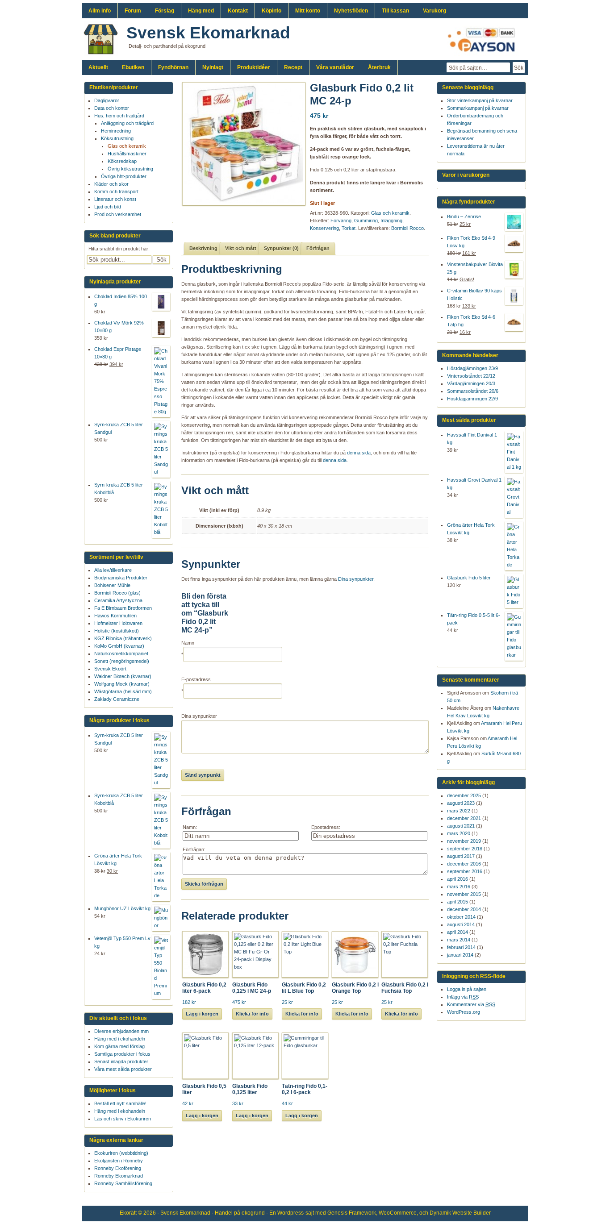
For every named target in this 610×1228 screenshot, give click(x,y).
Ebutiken (133, 67)
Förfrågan (318, 248)
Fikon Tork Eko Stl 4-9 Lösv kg (471, 241)
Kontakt (238, 11)
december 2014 (464, 909)
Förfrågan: (194, 849)
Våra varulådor (335, 67)
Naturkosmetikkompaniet (121, 653)
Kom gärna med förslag (119, 1046)
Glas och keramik (390, 213)
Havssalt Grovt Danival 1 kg (474, 483)
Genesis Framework (351, 1213)
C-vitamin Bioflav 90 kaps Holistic (474, 294)
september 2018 (464, 848)
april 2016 (457, 879)
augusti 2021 (461, 825)
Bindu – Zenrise (464, 216)
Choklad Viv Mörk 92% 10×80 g (119, 326)
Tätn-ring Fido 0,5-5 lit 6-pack (473, 618)
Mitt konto (307, 11)
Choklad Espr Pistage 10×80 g (117, 352)
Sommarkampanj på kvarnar (478, 108)
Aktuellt (98, 67)
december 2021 (464, 818)
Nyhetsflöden (351, 11)
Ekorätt (128, 1213)
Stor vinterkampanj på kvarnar (480, 100)
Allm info (99, 11)
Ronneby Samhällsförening (123, 1183)
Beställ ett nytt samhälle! (120, 1103)
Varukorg (434, 11)
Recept (293, 67)
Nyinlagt (212, 67)
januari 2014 (460, 954)
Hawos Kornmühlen (115, 615)
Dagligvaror (106, 100)
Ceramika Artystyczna (118, 600)
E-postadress (196, 679)
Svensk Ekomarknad (208, 33)
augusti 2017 (461, 856)
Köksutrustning (117, 138)
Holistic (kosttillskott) (116, 630)
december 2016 (464, 863)
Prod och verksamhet (117, 214)
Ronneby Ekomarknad (118, 1175)
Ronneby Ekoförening (117, 1168)
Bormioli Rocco (407, 228)
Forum (133, 11)
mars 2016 (458, 886)
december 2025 (464, 795)
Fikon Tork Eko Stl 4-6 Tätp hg (471, 320)
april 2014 (457, 932)
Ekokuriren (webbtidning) (121, 1153)
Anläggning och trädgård (127, 123)
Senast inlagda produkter (121, 1061)
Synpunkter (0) (281, 248)
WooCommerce (398, 1213)
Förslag (164, 11)
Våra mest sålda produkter (123, 1069)
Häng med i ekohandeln (119, 1038)
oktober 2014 (461, 917)
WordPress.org (463, 1012)
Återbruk (379, 67)
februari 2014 (461, 947)
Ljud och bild (107, 206)
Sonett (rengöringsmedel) (121, 661)
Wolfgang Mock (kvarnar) (122, 684)
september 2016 (464, 871)
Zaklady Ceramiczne (116, 699)
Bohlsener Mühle (112, 585)
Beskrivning (203, 248)
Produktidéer (253, 67)
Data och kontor (111, 108)
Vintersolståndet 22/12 (471, 376)
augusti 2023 (461, 803)
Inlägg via (463, 996)
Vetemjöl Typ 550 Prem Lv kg (122, 942)
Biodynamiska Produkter (120, 577)
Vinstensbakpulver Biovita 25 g (475, 268)
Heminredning (116, 130)
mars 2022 (458, 810)
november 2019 (464, 841)
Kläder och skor (111, 184)
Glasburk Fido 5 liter (469, 577)
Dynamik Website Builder (460, 1213)
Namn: (190, 827)
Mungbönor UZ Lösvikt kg (122, 908)
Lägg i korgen (202, 1013)
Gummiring (366, 220)
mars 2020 (458, 833)
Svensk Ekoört (110, 668)
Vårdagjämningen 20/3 (471, 383)
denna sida (359, 452)
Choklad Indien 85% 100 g (120, 300)
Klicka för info (252, 1013)
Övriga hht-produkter (123, 176)
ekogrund (253, 1213)
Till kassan (395, 11)
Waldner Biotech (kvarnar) (122, 676)
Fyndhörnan (173, 67)
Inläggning (391, 220)
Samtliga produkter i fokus (122, 1054)
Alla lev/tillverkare (113, 570)
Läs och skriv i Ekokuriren (122, 1118)
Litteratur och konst (115, 199)
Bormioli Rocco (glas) (117, 592)
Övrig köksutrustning (130, 168)
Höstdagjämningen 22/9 (472, 398)
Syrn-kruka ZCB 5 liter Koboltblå (118, 488)
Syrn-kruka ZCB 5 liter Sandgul (118, 428)
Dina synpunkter (355, 579)
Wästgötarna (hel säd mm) (123, 691)
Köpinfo (271, 11)
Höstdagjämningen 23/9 (472, 368)
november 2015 (464, 894)
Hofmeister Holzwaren (118, 623)
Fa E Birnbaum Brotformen (123, 608)
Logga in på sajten (466, 989)
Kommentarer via (471, 1004)
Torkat (348, 228)
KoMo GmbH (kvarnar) (119, 646)
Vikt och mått (240, 248)
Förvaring (340, 220)
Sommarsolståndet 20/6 (472, 391)
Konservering (324, 228)
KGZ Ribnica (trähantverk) (123, 638)
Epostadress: (325, 827)
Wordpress (290, 1213)
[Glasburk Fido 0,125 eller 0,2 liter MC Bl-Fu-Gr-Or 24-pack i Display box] (240, 143)
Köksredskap (122, 161)
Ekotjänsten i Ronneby (118, 1160)
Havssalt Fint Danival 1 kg (472, 438)
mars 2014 (458, 939)
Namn (187, 642)
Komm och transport (116, 191)
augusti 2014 (461, 924)
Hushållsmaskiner (127, 153)
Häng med (201, 11)
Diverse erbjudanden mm (121, 1031)
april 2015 (457, 901)
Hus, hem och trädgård (119, 115)
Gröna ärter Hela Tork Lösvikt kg (471, 528)
